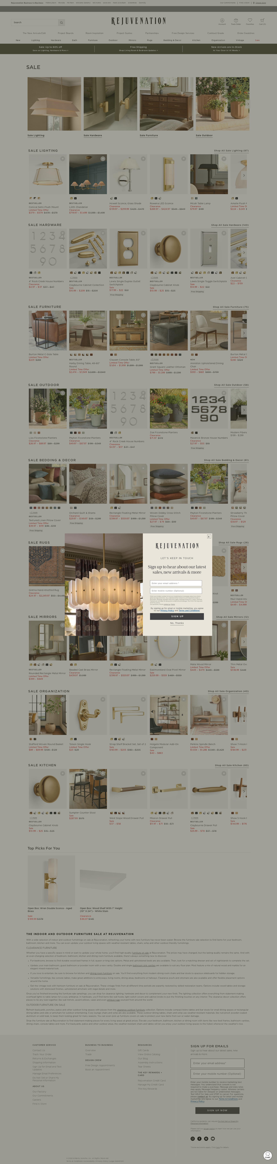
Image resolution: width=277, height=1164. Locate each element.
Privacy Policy (167, 611)
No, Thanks (177, 623)
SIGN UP (177, 616)
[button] (267, 1155)
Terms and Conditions (189, 611)
